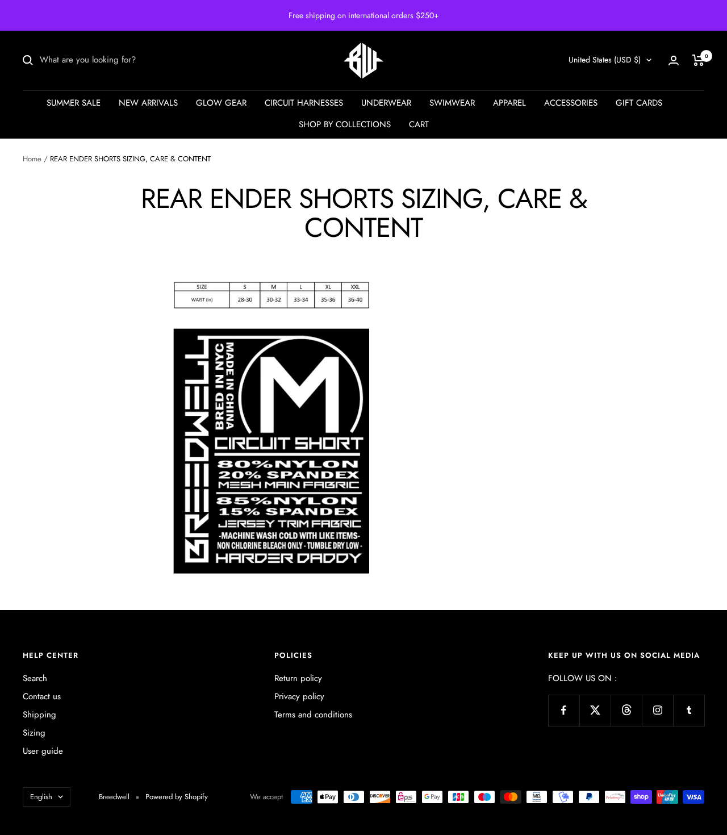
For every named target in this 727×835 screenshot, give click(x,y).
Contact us (42, 696)
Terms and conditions (313, 714)
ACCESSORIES (571, 103)
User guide (43, 751)
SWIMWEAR (452, 103)
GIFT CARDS (639, 103)
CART (419, 124)
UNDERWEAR (386, 103)
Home (32, 158)
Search (35, 678)
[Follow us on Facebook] (563, 710)
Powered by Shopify (176, 796)
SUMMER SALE (74, 103)
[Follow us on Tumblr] (688, 710)
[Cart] (698, 60)
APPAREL (509, 103)
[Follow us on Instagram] (657, 710)
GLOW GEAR (221, 103)
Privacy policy (299, 696)
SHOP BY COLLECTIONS (345, 124)
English (41, 796)
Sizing (34, 733)
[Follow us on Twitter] (595, 710)
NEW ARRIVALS (148, 103)
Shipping (39, 714)
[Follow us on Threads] (626, 710)
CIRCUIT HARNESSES (304, 103)
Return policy (298, 678)
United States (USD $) (605, 59)
